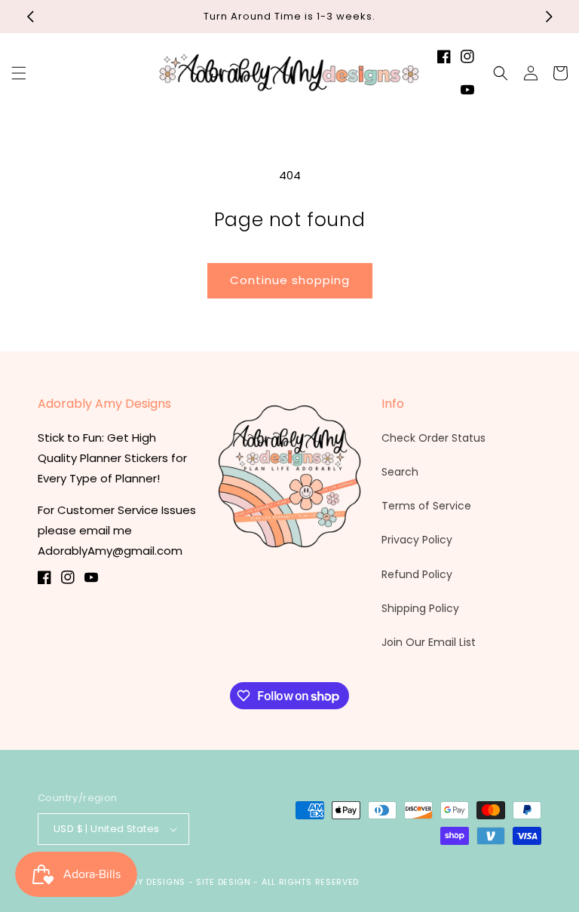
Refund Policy (416, 574)
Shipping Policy (420, 608)
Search (399, 471)
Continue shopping (290, 280)
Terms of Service (426, 505)
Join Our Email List (428, 642)
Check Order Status (433, 437)
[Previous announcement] (30, 16)
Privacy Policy (416, 539)
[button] (18, 73)
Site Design (223, 882)
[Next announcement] (548, 16)
